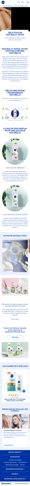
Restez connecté (14, 452)
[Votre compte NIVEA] (22, 2)
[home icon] (2, 6)
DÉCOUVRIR (15, 337)
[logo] (3, 2)
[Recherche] (18, 2)
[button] (23, 391)
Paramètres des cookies (11, 464)
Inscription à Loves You (14, 479)
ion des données (10, 462)
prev (2, 256)
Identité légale (22, 462)
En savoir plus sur (14, 469)
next (28, 256)
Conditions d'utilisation (15, 460)
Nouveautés (8, 6)
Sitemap (22, 464)
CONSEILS (14, 474)
